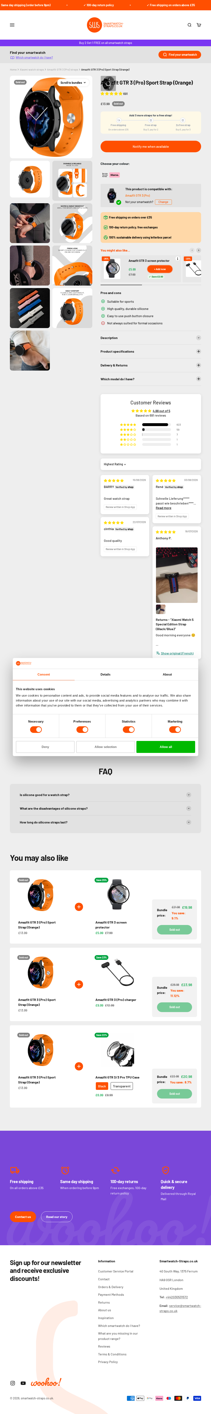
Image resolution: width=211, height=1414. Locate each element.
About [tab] (167, 674)
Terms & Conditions (112, 1354)
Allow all (166, 747)
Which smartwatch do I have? (34, 57)
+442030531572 (177, 1297)
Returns (104, 1302)
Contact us (23, 1217)
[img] (114, 480)
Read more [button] (163, 508)
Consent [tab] (44, 674)
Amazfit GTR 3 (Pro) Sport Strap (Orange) (105, 69)
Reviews (104, 1346)
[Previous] (192, 250)
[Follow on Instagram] (12, 1383)
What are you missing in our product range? (118, 1336)
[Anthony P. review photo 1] (177, 575)
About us (104, 1310)
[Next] (198, 250)
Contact (104, 1279)
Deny (45, 747)
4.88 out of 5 (161, 411)
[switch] (82, 729)
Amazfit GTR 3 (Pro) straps (62, 69)
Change (163, 202)
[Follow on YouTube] (23, 1383)
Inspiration (106, 1318)
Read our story (56, 1217)
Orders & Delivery (110, 1287)
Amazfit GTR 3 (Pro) (137, 195)
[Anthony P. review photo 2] (161, 609)
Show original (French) (177, 653)
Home (13, 69)
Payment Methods (111, 1294)
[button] (112, 93)
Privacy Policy (108, 1362)
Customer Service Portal (115, 1271)
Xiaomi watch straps (32, 69)
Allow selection (106, 747)
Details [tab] (106, 674)
